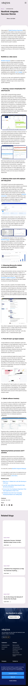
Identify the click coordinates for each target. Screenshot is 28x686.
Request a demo (13, 617)
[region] (13, 674)
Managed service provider (17, 649)
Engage (20, 72)
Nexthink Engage (5, 240)
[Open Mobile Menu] (25, 3)
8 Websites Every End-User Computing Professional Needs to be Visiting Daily (12, 494)
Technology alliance (16, 647)
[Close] (24, 665)
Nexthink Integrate (5, 61)
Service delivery (15, 651)
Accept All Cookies (13, 673)
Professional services (5, 645)
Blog (2, 8)
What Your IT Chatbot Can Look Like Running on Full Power (14, 482)
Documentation (4, 647)
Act (16, 72)
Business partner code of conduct (17, 655)
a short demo (14, 476)
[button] (14, 122)
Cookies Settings (13, 680)
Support (3, 649)
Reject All (13, 677)
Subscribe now (6, 637)
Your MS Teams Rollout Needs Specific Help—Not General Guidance (14, 486)
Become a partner (16, 645)
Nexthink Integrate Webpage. (19, 469)
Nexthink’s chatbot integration (8, 278)
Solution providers (16, 652)
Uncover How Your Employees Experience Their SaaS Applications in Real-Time (14, 490)
